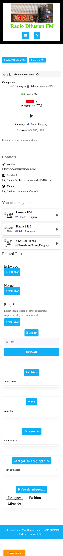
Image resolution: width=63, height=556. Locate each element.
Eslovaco (11, 266)
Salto (33, 86)
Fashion (35, 498)
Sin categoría (11, 440)
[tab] (25, 35)
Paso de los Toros (28, 245)
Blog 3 (9, 304)
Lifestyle (14, 503)
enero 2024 (10, 381)
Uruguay (18, 86)
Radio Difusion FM (32, 26)
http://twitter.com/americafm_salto (20, 191)
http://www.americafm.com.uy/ (19, 168)
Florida (22, 217)
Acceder (8, 411)
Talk (42, 129)
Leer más (13, 273)
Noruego (11, 285)
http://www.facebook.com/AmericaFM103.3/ (26, 180)
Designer (14, 498)
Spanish (32, 129)
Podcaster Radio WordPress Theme (23, 530)
